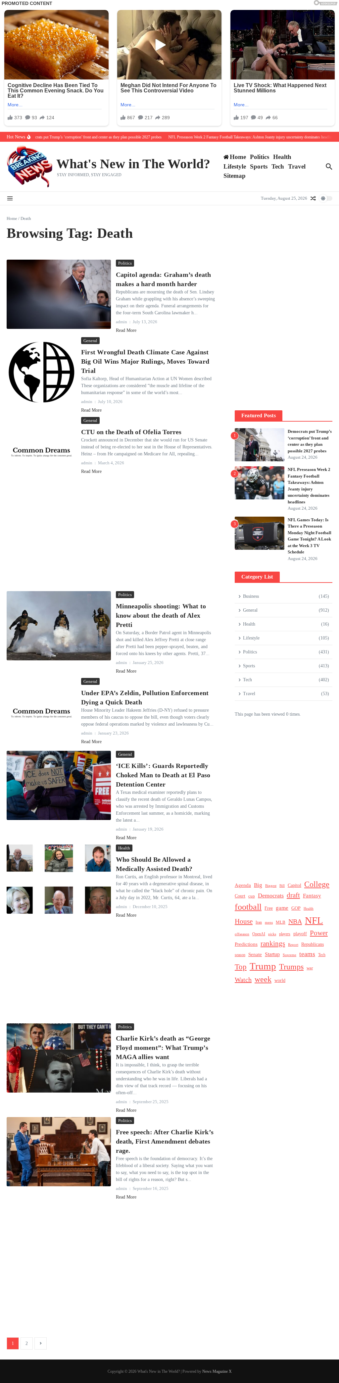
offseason (242, 934)
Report (293, 945)
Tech (277, 166)
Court (240, 896)
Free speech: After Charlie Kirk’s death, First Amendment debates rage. (165, 1141)
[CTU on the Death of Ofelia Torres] (41, 452)
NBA (295, 921)
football (248, 907)
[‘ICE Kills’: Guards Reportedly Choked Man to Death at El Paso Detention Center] (59, 785)
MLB (280, 922)
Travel (297, 166)
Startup (272, 954)
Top (241, 966)
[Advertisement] (111, 538)
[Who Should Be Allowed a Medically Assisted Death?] (59, 879)
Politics (259, 156)
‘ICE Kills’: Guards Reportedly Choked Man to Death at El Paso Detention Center (163, 775)
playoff (300, 933)
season (240, 954)
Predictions (246, 944)
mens (269, 922)
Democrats (271, 895)
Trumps (291, 966)
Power (319, 933)
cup (251, 896)
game (282, 908)
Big (258, 885)
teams (307, 953)
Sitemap (234, 175)
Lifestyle (234, 166)
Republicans (312, 944)
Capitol (294, 885)
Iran (259, 922)
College (316, 884)
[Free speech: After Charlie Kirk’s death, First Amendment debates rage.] (59, 1152)
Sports (258, 166)
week (263, 979)
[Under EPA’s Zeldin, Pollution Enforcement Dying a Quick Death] (41, 712)
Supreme (289, 955)
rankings (273, 944)
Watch (243, 979)
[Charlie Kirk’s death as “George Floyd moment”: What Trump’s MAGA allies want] (59, 1058)
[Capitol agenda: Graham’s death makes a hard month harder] (59, 294)
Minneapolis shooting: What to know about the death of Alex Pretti (161, 615)
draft (293, 895)
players (284, 934)
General (90, 340)
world (279, 980)
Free (269, 908)
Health (282, 156)
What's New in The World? (133, 163)
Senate (255, 954)
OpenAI (258, 934)
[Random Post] (313, 198)
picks (272, 934)
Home (12, 218)
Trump (263, 966)
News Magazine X (217, 1371)
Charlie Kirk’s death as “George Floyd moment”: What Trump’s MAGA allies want (163, 1047)
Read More (126, 330)
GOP (296, 908)
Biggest (270, 886)
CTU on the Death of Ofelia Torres (131, 431)
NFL (314, 920)
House (244, 921)
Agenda (243, 885)
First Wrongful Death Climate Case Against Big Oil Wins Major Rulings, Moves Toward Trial (145, 361)
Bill (282, 886)
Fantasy (312, 896)
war (310, 968)
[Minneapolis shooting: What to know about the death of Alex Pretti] (59, 626)
